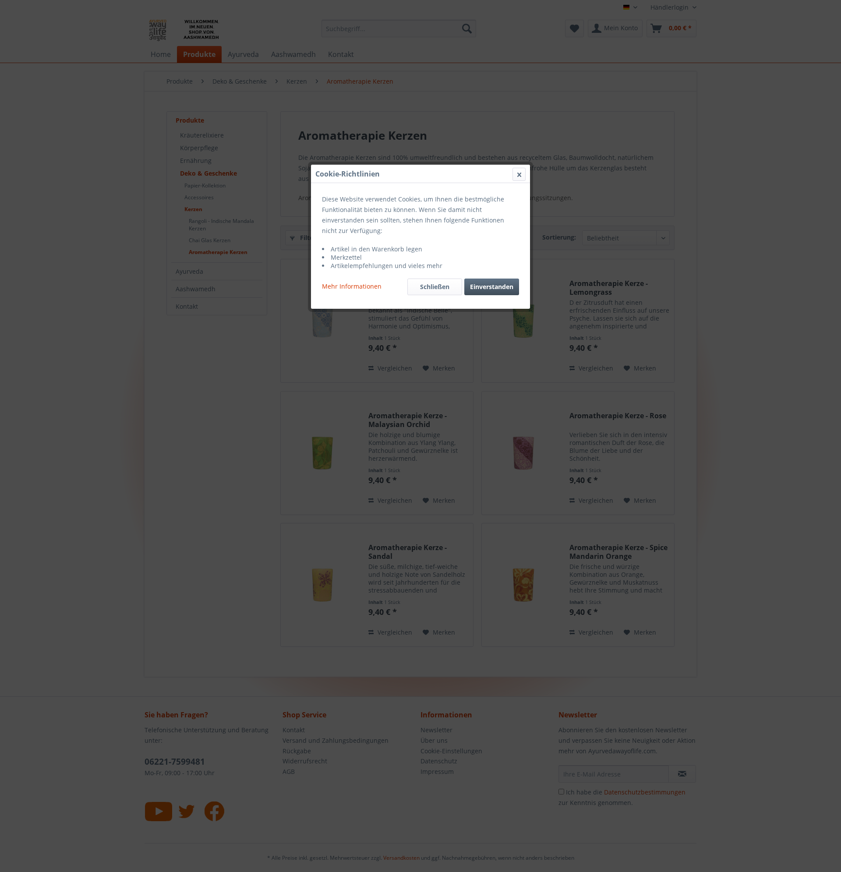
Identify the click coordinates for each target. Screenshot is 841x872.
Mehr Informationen (352, 286)
